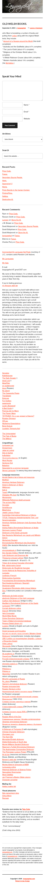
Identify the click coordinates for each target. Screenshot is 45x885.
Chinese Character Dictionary (13, 732)
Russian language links (11, 686)
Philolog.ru (6, 671)
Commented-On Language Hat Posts (16, 252)
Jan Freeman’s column (16, 777)
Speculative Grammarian (11, 772)
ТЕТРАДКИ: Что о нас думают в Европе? (18, 416)
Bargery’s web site (9, 759)
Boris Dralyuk (7, 426)
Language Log (7, 445)
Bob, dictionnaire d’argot (11, 565)
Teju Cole (26, 809)
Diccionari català (8, 585)
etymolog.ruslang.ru (9, 663)
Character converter (10, 779)
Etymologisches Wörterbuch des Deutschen (18, 543)
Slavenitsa (6, 674)
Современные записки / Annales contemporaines (21, 719)
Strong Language (8, 470)
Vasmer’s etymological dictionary (14, 684)
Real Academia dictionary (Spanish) (15, 583)
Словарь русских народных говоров (16, 701)
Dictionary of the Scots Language (14, 532)
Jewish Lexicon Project (11, 512)
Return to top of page (22, 881)
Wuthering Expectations (11, 423)
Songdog (5, 373)
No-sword (6, 390)
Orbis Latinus (7, 643)
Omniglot (5, 505)
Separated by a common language (15, 468)
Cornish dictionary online (11, 608)
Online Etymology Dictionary (13, 618)
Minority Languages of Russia (13, 679)
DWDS (4, 545)
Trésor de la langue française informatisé (17, 563)
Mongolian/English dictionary (13, 739)
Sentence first (7, 463)
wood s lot (6, 380)
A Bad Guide (7, 408)
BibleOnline (6, 510)
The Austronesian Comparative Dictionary (18, 749)
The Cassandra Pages (10, 393)
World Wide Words (9, 616)
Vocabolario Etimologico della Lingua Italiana (19, 588)
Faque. (5, 174)
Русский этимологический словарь (15, 658)
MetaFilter (6, 383)
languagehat (21, 28)
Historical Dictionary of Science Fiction (16, 769)
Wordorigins (6, 497)
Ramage (5, 798)
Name (26, 105)
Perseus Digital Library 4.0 (12, 623)
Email (26, 111)
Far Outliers (6, 401)
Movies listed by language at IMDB (15, 764)
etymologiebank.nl (9, 550)
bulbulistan (6, 455)
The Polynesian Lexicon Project (14, 752)
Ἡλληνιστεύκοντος (10, 458)
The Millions (6, 438)
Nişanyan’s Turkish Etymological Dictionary (18, 747)
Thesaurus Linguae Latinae (12, 558)
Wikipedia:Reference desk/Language (16, 500)
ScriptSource (7, 507)
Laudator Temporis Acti (11, 428)
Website (27, 118)
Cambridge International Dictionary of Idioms (19, 515)
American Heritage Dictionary (13, 482)
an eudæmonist (8, 385)
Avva (4, 388)
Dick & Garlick (7, 453)
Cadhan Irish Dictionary (11, 600)
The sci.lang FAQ (8, 502)
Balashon (5, 465)
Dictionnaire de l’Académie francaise (16, 568)
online (14, 35)
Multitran (5, 480)
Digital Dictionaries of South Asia (14, 742)
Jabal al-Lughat (8, 450)
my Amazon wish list (10, 285)
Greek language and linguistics (14, 631)
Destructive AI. (7, 199)
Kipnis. (4, 187)
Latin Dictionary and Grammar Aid (15, 555)
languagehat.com (4, 7)
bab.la (4, 490)
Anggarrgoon (7, 448)
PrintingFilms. (7, 193)
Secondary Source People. (12, 177)
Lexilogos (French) (9, 575)
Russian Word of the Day (11, 716)
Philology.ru (6, 669)
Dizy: (4, 590)
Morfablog (9, 63)
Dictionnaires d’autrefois (11, 578)
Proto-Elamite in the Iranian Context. (16, 190)
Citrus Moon (7, 795)
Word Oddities (7, 774)
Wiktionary (6, 487)
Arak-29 (5, 611)
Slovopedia (6, 646)
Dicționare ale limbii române (12, 595)
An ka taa (5, 754)
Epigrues (5, 398)
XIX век (5, 421)
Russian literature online (11, 689)
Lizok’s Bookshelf (8, 406)
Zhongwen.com (8, 734)
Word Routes (7, 460)
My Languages (8, 258)
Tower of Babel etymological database (16, 621)
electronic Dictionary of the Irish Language (18, 598)
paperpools (6, 403)
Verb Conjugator (8, 613)
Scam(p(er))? (7, 183)
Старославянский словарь (12, 706)
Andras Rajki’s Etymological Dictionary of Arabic (20, 527)
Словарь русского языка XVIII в (14, 711)
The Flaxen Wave (9, 413)
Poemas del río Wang (10, 411)
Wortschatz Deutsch (10, 540)
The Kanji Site (7, 737)
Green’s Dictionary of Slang (12, 485)
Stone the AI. (16, 220)
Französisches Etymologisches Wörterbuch (18, 580)
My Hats (5, 263)
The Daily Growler (9, 378)
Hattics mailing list (9, 786)
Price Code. (6, 171)
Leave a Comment (36, 28)
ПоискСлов (6, 656)
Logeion (5, 626)
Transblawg (6, 395)
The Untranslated (8, 433)
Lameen (5, 220)
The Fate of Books (9, 436)
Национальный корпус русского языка (17, 691)
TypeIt (4, 492)
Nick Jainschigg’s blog (10, 793)
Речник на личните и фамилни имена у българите (22, 724)
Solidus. (5, 196)
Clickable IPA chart (9, 495)
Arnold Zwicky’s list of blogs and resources (18, 477)
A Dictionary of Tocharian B (12, 729)
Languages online (9, 767)
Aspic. (4, 180)
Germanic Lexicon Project (12, 530)
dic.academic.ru (8, 653)
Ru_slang (6, 681)
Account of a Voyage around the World (18, 41)
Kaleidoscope (7, 375)
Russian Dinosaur (9, 418)
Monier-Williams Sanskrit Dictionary (15, 744)
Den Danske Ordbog (10, 553)
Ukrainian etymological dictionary (14, 721)
